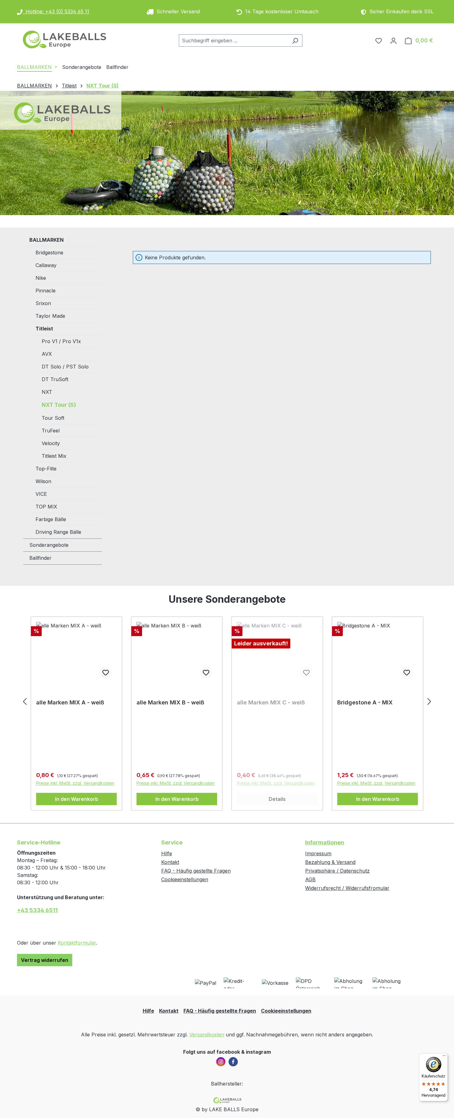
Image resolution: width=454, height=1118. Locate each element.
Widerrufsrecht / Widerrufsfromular (347, 888)
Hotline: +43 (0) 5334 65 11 (56, 11)
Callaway (46, 265)
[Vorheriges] (24, 701)
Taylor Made (50, 316)
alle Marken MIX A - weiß (70, 702)
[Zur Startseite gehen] (63, 39)
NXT (47, 392)
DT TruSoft (55, 379)
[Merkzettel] (378, 40)
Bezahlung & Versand (330, 862)
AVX (47, 354)
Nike (41, 278)
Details (277, 799)
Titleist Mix (54, 456)
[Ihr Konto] (393, 40)
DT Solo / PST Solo (65, 366)
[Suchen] (295, 40)
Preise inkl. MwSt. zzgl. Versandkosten (75, 783)
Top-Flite (46, 468)
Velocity (51, 443)
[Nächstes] (429, 701)
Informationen (324, 842)
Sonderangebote (49, 545)
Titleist (44, 328)
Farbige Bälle (51, 519)
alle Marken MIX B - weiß (170, 702)
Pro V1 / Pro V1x (61, 341)
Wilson (43, 481)
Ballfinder (40, 558)
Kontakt (170, 862)
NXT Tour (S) (59, 405)
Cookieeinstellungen (184, 879)
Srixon (43, 303)
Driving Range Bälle (58, 532)
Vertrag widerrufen (44, 960)
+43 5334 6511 (37, 910)
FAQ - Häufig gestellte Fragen (196, 871)
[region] (227, 701)
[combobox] (233, 40)
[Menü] (444, 1057)
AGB (310, 879)
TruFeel (51, 430)
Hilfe (166, 853)
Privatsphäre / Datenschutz (337, 871)
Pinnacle (46, 290)
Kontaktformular (77, 943)
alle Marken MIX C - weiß (271, 702)
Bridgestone (49, 252)
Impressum (318, 853)
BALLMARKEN (46, 240)
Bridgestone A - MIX (365, 702)
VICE (41, 494)
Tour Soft (53, 418)
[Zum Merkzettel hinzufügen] (105, 672)
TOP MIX (46, 507)
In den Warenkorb (76, 799)
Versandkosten (206, 1034)
